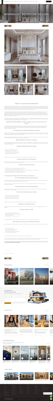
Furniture (28, 385)
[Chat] (51, 399)
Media (5, 389)
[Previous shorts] (47, 343)
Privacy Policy (5, 391)
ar (44, 1)
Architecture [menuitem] (15, 1)
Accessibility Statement (7, 395)
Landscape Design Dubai (44, 390)
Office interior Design (14, 393)
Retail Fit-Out (20, 389)
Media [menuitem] (33, 1)
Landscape (35, 385)
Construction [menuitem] (21, 1)
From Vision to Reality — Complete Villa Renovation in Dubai (7, 362)
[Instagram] (42, 399)
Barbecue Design (21, 391)
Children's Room (28, 390)
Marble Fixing (20, 393)
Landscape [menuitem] (25, 1)
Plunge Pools (35, 392)
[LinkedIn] (46, 399)
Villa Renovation (13, 391)
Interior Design (13, 385)
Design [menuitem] (12, 1)
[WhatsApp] (51, 396)
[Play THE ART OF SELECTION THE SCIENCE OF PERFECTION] (25, 353)
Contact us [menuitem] (36, 1)
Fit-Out (20, 385)
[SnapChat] (45, 399)
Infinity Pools (35, 391)
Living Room (28, 392)
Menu (5, 385)
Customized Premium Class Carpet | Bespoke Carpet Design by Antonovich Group (42, 362)
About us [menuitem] (31, 1)
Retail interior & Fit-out (14, 390)
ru (45, 1)
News (5, 388)
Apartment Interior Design (45, 388)
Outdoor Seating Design (22, 392)
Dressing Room (28, 388)
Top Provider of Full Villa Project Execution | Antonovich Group (16, 362)
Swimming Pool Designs (37, 389)
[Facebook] (43, 399)
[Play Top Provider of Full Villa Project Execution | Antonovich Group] (16, 353)
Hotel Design (13, 389)
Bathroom (28, 391)
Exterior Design (13, 388)
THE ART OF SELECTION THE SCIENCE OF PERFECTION (24, 361)
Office (27, 389)
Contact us (5, 390)
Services (43, 385)
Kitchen (28, 393)
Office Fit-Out (20, 388)
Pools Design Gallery (36, 393)
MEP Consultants (21, 390)
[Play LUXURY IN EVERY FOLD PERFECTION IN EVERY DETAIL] (33, 353)
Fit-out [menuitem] (18, 1)
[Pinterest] (48, 399)
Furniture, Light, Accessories (45, 389)
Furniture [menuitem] (28, 1)
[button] (45, 265)
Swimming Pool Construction (37, 390)
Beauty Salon (13, 392)
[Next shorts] (49, 343)
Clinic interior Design (14, 394)
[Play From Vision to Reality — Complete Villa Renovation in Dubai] (7, 353)
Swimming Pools (36, 388)
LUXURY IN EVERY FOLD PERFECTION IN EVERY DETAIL (32, 362)
